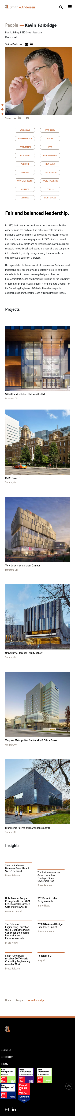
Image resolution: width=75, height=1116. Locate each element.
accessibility (7, 1056)
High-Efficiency (50, 155)
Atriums (50, 138)
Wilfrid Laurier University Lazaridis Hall (25, 394)
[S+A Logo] (5, 1029)
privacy (4, 1064)
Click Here (31, 41)
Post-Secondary (25, 138)
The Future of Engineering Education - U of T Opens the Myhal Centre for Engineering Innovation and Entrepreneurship (17, 931)
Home (8, 1000)
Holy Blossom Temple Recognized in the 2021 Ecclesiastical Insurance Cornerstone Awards (17, 903)
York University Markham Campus (22, 565)
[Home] (24, 6)
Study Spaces (50, 197)
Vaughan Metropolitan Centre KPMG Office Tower (31, 740)
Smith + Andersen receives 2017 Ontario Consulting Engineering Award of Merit (17, 960)
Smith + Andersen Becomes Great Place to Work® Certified (17, 868)
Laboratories (25, 147)
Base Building (50, 172)
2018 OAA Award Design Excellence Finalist (50, 925)
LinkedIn (14, 1109)
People (11, 25)
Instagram (7, 1109)
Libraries (25, 197)
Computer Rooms (25, 181)
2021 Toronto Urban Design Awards (48, 900)
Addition (25, 164)
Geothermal (50, 130)
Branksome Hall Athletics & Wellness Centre (27, 828)
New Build (24, 155)
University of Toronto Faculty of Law (23, 653)
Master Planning (50, 181)
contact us (6, 1050)
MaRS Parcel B (12, 478)
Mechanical (25, 130)
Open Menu (70, 6)
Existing (25, 172)
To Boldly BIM (44, 956)
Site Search (61, 7)
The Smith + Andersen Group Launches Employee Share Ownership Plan (49, 877)
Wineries (25, 189)
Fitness (50, 189)
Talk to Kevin (11, 44)
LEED (50, 147)
